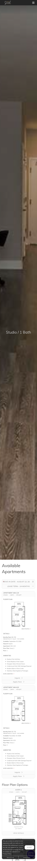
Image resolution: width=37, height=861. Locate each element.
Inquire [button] (17, 678)
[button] (33, 581)
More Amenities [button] (8, 674)
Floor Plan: (6, 648)
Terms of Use (10, 857)
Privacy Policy (26, 857)
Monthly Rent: (7, 637)
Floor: (4, 650)
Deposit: (5, 643)
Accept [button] (29, 847)
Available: (6, 641)
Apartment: (6, 646)
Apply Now (17, 682)
